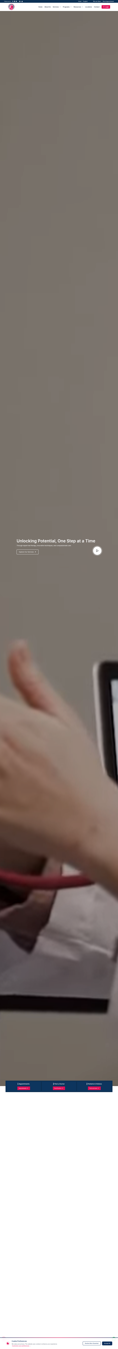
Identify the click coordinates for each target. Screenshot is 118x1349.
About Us (47, 7)
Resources (77, 7)
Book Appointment (108, 1)
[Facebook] (12, 1)
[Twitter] (14, 1)
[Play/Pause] (97, 551)
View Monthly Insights (27, 552)
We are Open (97, 1)
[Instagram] (16, 1)
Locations (88, 7)
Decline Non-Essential (91, 1343)
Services (56, 7)
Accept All (107, 1343)
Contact (97, 7)
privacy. (22, 1344)
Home (40, 7)
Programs (66, 7)
